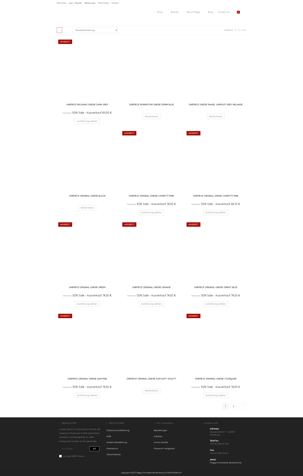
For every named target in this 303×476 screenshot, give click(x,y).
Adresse (158, 436)
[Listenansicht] (66, 30)
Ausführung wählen (87, 121)
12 (235, 30)
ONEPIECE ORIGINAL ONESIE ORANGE (151, 287)
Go (94, 448)
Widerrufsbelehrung (117, 442)
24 (239, 30)
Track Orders (103, 3)
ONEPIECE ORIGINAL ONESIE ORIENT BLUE (215, 287)
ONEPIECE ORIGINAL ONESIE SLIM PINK (87, 378)
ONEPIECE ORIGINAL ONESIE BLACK (87, 195)
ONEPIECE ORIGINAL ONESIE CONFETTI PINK (151, 195)
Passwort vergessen (164, 448)
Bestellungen (90, 3)
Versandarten (114, 454)
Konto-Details (161, 442)
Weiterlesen (151, 116)
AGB (109, 436)
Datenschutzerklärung (118, 430)
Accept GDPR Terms (73, 456)
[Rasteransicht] (59, 30)
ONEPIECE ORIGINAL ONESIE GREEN (87, 287)
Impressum (112, 448)
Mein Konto (61, 3)
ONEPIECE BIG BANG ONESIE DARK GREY (87, 104)
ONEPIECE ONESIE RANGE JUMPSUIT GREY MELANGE (216, 104)
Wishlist (114, 3)
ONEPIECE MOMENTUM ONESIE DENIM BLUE (151, 104)
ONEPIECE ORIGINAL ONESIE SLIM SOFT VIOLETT (151, 378)
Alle (244, 30)
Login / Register (75, 3)
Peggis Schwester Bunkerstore (225, 462)
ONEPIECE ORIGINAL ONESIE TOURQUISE (216, 378)
